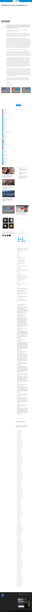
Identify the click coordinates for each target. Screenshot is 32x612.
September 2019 (19, 549)
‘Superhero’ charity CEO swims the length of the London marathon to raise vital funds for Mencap (22, 249)
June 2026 (18, 433)
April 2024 (18, 471)
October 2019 (19, 548)
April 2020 (18, 539)
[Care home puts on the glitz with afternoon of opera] (17, 171)
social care (7, 3)
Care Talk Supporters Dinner (21, 260)
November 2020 (19, 529)
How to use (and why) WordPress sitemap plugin (21, 340)
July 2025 (18, 449)
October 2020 (19, 530)
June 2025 (18, 450)
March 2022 (18, 506)
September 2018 (19, 567)
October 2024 (19, 462)
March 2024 (18, 472)
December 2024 (19, 459)
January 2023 (18, 491)
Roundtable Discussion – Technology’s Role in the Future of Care (22, 278)
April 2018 (18, 574)
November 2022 (19, 494)
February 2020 (19, 542)
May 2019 (18, 555)
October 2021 (19, 513)
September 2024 (19, 463)
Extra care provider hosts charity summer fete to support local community (26, 91)
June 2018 (18, 571)
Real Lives (25, 167)
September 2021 (19, 514)
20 (22, 239)
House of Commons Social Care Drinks (22, 266)
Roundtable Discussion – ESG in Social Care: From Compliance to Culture (22, 276)
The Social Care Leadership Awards (21, 283)
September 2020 (19, 532)
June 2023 (18, 484)
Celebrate (14, 88)
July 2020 (18, 535)
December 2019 (19, 545)
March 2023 (18, 488)
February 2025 (19, 456)
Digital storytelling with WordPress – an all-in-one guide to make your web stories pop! (22, 364)
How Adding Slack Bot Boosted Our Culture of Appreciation (22, 305)
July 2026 (18, 431)
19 (20, 239)
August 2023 (18, 481)
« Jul (16, 245)
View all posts (22, 218)
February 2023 (19, 490)
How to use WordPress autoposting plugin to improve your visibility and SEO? (22, 374)
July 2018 (18, 570)
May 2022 (18, 503)
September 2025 (19, 446)
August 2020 (18, 533)
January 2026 (18, 440)
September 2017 (19, 584)
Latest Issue (18, 267)
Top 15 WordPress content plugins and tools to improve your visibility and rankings (22, 395)
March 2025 (18, 455)
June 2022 (18, 501)
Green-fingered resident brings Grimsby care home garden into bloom (22, 296)
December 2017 (19, 580)
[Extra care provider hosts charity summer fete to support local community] (8, 193)
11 (18, 237)
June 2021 (18, 519)
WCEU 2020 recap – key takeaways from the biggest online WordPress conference (22, 405)
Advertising (18, 254)
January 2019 (18, 561)
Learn (2, 3)
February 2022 (19, 507)
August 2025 (18, 447)
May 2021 (18, 520)
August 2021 (18, 516)
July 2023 (18, 482)
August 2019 (18, 551)
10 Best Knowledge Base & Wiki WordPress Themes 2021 (21, 315)
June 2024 (18, 468)
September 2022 (19, 497)
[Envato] (3, 235)
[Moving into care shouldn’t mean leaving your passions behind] (8, 170)
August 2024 (18, 465)
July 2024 (18, 466)
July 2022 (18, 500)
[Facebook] (7, 235)
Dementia (17, 88)
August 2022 (18, 498)
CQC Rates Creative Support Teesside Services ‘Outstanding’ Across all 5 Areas (22, 300)
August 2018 (18, 568)
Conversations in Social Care (21, 263)
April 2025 (18, 453)
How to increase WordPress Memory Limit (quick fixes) (22, 329)
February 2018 (19, 577)
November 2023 (19, 478)
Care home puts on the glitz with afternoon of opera (16, 91)
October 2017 (19, 583)
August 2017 (18, 586)
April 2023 (18, 487)
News (7, 88)
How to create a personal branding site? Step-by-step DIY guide (22, 385)
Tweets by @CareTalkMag (19, 109)
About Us (18, 253)
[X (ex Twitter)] (5, 595)
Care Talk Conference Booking (21, 257)
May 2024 (18, 469)
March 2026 (18, 437)
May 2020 (18, 538)
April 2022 (18, 504)
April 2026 (18, 436)
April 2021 (18, 522)
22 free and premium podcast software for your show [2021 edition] (22, 352)
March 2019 (18, 558)
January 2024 (18, 475)
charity (28, 88)
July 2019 (18, 552)
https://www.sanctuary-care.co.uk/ (20, 421)
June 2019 (18, 554)
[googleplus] (5, 235)
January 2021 (18, 526)
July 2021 (18, 517)
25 (18, 241)
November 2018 (19, 564)
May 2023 (18, 485)
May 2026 (18, 434)
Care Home (4, 88)
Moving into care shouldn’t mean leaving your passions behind (6, 91)
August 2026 (18, 430)
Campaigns (18, 256)
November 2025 (19, 443)
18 (18, 239)
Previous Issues (19, 274)
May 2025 (18, 452)
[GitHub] (10, 235)
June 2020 (18, 536)
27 (22, 241)
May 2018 (18, 573)
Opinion (4, 3)
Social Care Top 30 (19, 280)
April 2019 (18, 557)
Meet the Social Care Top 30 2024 (21, 269)
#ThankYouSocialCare (20, 251)
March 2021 (18, 523)
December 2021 (19, 510)
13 (22, 237)
